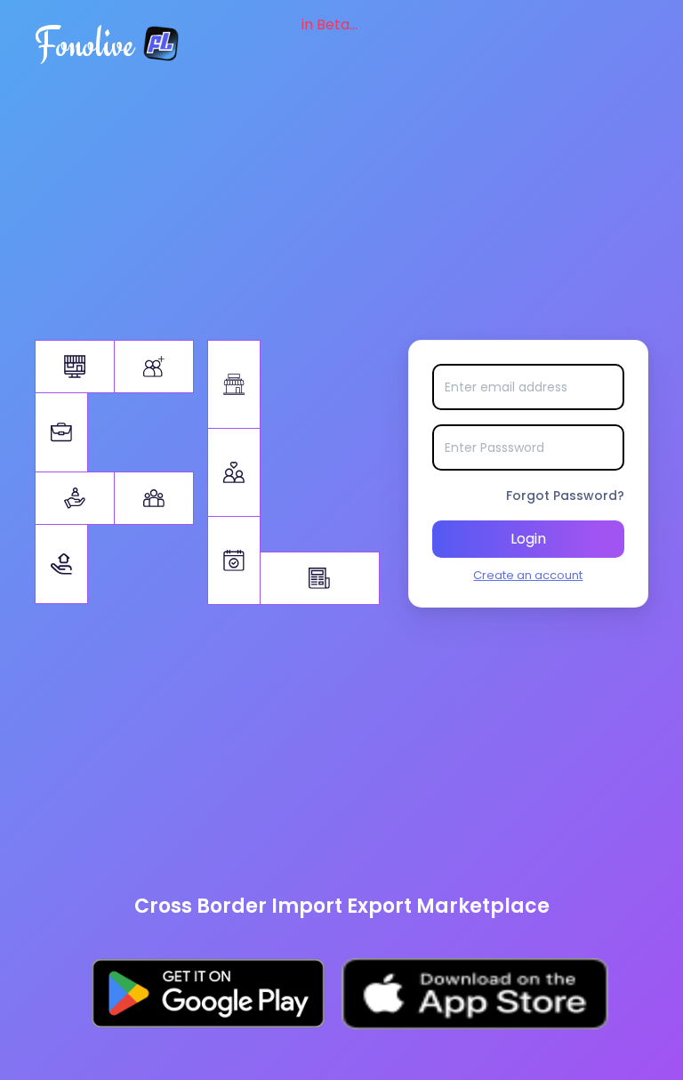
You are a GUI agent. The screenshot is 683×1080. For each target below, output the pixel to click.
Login (528, 538)
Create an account (528, 575)
